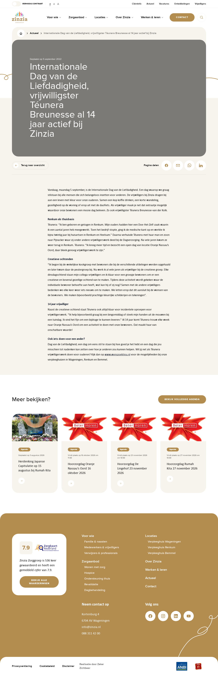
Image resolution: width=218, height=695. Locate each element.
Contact (150, 586)
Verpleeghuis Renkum (161, 547)
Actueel (150, 3)
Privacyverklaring (22, 666)
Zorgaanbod (90, 561)
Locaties (151, 536)
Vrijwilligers (200, 3)
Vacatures (164, 3)
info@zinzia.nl (91, 627)
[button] (27, 3)
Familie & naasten (95, 541)
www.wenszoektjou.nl (117, 354)
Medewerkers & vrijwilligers (101, 547)
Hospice (89, 573)
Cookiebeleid (47, 666)
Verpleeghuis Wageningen (164, 541)
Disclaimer (68, 666)
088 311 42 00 (91, 633)
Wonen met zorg (94, 567)
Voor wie (88, 536)
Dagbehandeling (94, 590)
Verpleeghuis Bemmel (162, 553)
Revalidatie (91, 584)
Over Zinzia (153, 561)
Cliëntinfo (136, 3)
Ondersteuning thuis (97, 578)
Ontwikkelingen (182, 3)
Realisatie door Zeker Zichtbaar (91, 666)
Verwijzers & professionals (100, 553)
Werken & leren (156, 570)
